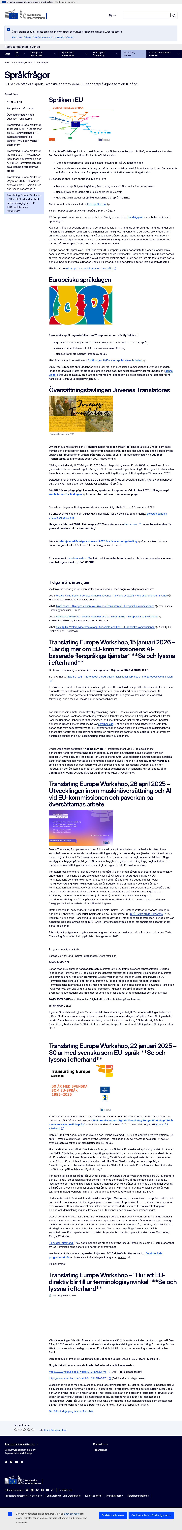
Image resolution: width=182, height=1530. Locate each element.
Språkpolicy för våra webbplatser (63, 1495)
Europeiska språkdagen (20, 108)
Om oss (17, 54)
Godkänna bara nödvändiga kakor (151, 1515)
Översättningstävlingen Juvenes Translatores (20, 116)
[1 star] (16, 1429)
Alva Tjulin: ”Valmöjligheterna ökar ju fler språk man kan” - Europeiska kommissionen (105, 627)
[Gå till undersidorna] (24, 54)
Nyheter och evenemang (68, 54)
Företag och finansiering (99, 54)
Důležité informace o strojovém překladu (53, 37)
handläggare (135, 217)
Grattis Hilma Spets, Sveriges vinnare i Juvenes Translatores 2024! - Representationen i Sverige (112, 595)
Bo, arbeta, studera (129, 54)
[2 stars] (18, 1429)
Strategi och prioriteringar (36, 54)
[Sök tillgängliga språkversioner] (108, 204)
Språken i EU (14, 102)
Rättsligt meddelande (138, 1495)
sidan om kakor (71, 1513)
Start (7, 53)
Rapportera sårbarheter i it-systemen (23, 1495)
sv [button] (115, 15)
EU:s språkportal (96, 204)
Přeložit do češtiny (21, 37)
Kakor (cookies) (93, 1495)
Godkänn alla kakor (113, 1515)
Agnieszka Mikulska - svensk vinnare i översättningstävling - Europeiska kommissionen (107, 616)
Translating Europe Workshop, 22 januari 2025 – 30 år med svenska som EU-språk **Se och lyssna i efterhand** (24, 183)
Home (7, 62)
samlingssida (105, 723)
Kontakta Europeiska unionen (159, 54)
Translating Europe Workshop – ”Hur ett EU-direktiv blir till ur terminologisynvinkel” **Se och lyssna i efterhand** (24, 203)
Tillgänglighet (100, 1449)
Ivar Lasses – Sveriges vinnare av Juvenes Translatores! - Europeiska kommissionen (105, 606)
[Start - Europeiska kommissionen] (27, 14)
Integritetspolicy (114, 1495)
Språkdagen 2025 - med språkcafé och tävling (115, 360)
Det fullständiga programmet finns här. (71, 1411)
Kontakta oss (65, 1490)
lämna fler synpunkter (55, 1430)
